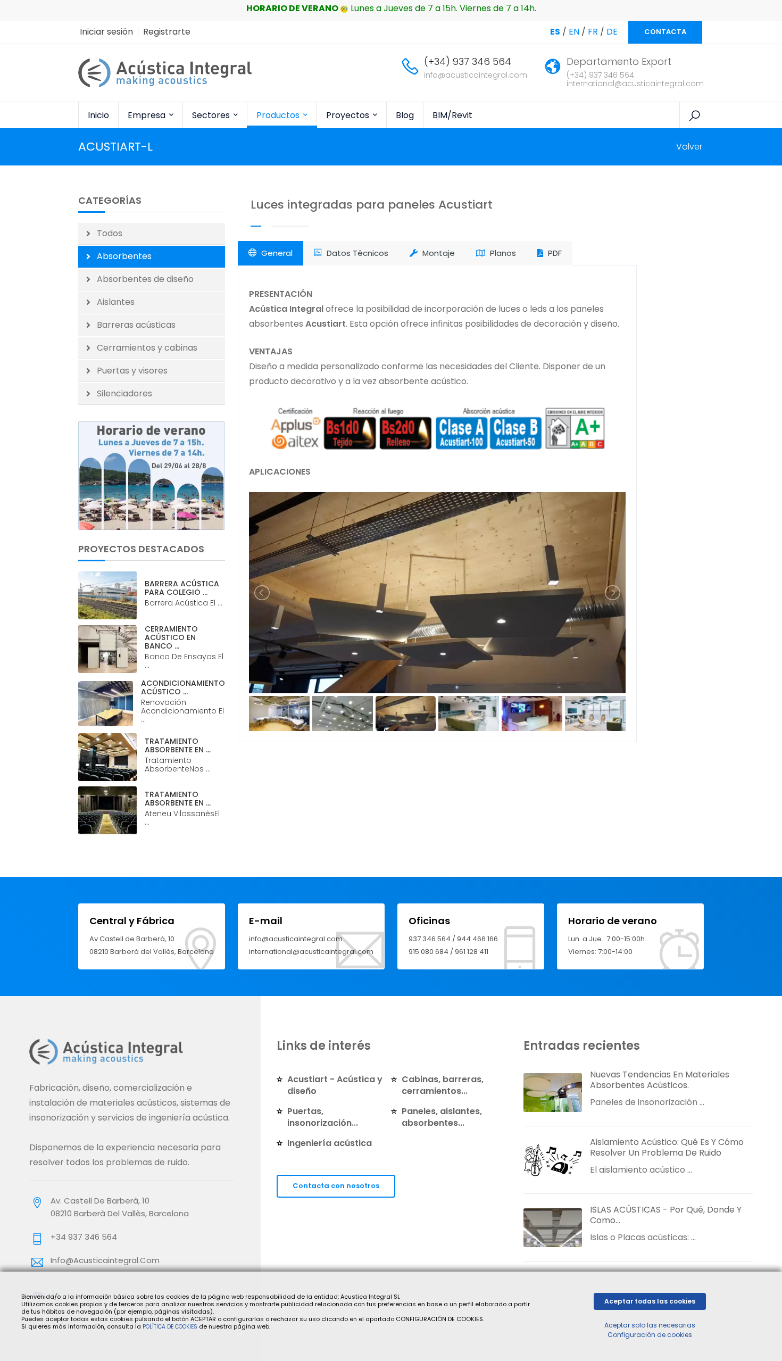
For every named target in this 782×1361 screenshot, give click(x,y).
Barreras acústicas (136, 325)
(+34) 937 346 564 (467, 61)
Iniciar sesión (106, 32)
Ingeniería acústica (329, 1143)
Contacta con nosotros (336, 1186)
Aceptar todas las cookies (649, 1301)
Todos (109, 233)
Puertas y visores (132, 370)
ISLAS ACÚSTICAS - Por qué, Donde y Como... (666, 1215)
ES (555, 32)
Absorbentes (124, 256)
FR (593, 32)
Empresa (148, 115)
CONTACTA (665, 32)
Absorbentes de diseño (145, 279)
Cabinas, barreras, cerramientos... (443, 1085)
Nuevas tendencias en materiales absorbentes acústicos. (659, 1079)
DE (612, 32)
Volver (689, 146)
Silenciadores (124, 393)
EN (574, 32)
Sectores (212, 115)
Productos (279, 115)
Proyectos (348, 115)
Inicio (98, 115)
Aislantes (116, 302)
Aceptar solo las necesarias (649, 1325)
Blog (405, 115)
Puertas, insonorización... (322, 1117)
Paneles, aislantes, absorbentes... (442, 1117)
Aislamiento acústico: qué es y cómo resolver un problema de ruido (667, 1147)
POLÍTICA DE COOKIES (170, 1327)
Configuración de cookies (650, 1334)
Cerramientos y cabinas (147, 348)
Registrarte (166, 32)
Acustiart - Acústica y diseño (334, 1085)
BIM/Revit (452, 115)
